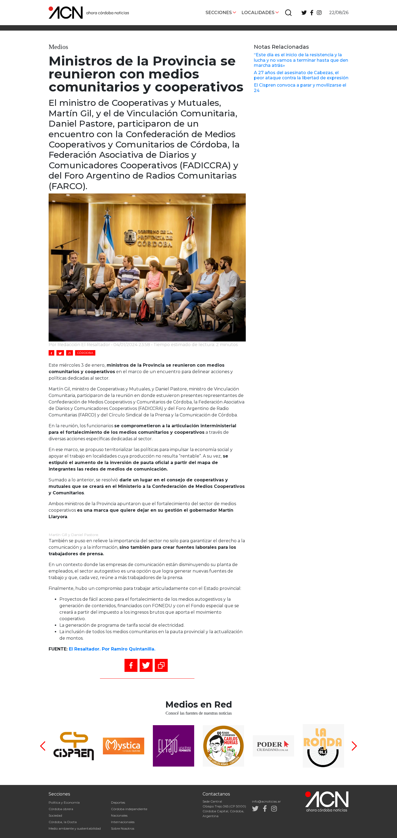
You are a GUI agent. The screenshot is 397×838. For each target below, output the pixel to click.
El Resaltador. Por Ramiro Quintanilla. (112, 649)
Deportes (118, 802)
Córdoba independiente (129, 809)
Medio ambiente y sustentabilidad (75, 828)
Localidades (257, 12)
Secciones (219, 12)
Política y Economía (64, 802)
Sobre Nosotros (122, 828)
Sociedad (55, 815)
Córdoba (85, 353)
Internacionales (122, 822)
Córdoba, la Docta (63, 822)
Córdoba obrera (61, 809)
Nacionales (119, 815)
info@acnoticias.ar (266, 801)
